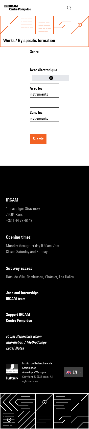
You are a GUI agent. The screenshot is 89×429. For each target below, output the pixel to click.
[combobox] (44, 60)
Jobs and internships (22, 292)
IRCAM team (15, 298)
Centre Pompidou (19, 320)
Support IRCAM (18, 314)
